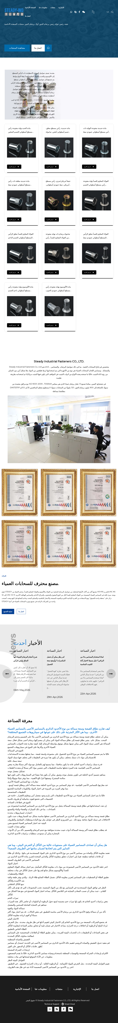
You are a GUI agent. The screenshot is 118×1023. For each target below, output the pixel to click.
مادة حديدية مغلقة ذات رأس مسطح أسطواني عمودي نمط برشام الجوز (19, 183)
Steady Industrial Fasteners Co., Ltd (25, 367)
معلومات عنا (43, 7)
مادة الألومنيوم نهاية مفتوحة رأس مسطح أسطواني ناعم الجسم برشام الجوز (20, 289)
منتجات (52, 7)
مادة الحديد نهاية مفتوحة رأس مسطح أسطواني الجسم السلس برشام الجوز (20, 130)
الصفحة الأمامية (30, 7)
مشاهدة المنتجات (17, 48)
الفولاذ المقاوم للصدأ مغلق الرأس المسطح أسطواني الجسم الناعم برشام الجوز (20, 236)
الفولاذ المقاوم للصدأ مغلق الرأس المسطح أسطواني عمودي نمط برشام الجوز (95, 236)
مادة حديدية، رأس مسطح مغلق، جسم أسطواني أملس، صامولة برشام (58, 130)
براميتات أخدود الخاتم (83, 764)
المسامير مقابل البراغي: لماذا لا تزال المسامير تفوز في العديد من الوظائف (92, 660)
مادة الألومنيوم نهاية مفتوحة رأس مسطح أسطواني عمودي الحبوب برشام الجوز (58, 289)
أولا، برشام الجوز (31, 24)
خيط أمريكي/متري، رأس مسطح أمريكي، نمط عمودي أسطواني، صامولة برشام (58, 183)
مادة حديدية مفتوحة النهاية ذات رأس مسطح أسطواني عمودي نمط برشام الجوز (96, 130)
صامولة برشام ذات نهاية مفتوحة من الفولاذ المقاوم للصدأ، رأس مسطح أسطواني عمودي (58, 236)
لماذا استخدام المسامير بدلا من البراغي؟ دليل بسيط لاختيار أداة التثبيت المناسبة (59, 660)
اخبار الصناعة (20, 650)
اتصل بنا (28, 16)
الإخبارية (61, 7)
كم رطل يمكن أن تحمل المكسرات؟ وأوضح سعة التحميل (22, 660)
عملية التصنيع (8, 611)
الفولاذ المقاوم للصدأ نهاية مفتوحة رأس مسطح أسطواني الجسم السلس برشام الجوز (96, 183)
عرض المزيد (12, 166)
